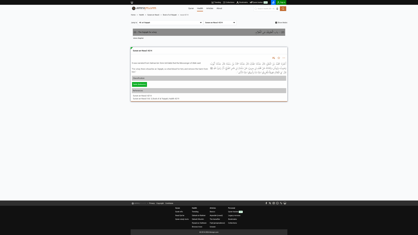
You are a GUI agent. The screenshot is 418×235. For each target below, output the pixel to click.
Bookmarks (243, 2)
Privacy (152, 203)
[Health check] (281, 203)
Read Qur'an (179, 215)
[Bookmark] (278, 58)
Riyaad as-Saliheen (199, 223)
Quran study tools (182, 219)
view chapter (138, 38)
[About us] (277, 203)
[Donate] (273, 2)
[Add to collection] (273, 57)
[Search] (283, 9)
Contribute (169, 203)
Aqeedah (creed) (216, 215)
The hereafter (215, 219)
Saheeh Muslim (198, 219)
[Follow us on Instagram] (273, 203)
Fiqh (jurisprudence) (217, 223)
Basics (212, 212)
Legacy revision (234, 215)
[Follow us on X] (270, 203)
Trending (217, 2)
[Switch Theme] (132, 2)
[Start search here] (256, 8)
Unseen (213, 227)
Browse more (197, 227)
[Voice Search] (277, 8)
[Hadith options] (283, 58)
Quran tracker (260, 2)
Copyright (160, 203)
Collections (230, 2)
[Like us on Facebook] (266, 203)
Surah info (179, 212)
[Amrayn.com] (144, 8)
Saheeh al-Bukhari (199, 215)
